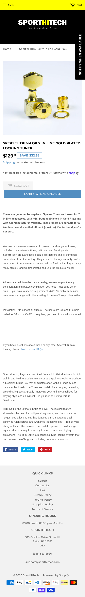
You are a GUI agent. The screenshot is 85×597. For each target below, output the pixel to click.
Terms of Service (42, 509)
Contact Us (42, 485)
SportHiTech (31, 575)
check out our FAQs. (32, 349)
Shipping (9, 162)
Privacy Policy (42, 494)
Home (7, 48)
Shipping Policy (42, 504)
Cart (79, 5)
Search (42, 480)
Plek (42, 490)
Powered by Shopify (56, 575)
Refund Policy (42, 499)
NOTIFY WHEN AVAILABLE (42, 194)
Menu (11, 5)
